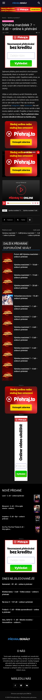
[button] (39, 3)
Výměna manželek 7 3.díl (30, 210)
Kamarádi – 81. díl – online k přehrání (17, 584)
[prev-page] (3, 379)
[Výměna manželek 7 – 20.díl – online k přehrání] (7, 292)
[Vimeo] (21, 685)
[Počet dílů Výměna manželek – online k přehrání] (7, 260)
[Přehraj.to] (21, 9)
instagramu (15, 105)
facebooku (29, 105)
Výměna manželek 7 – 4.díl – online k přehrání (11, 234)
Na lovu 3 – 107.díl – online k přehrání (17, 602)
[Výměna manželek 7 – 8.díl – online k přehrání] (7, 375)
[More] (30, 220)
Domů (4, 18)
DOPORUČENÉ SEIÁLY (17, 248)
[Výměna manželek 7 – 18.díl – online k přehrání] (7, 271)
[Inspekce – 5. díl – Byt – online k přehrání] (37, 519)
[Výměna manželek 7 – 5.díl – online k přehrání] (7, 344)
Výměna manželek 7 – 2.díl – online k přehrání (30, 234)
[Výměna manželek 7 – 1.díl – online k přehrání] (7, 312)
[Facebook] (15, 685)
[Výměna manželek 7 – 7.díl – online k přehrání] (7, 364)
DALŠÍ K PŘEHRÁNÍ (15, 243)
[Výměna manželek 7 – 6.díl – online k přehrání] (7, 354)
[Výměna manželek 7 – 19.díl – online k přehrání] (7, 281)
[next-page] (7, 379)
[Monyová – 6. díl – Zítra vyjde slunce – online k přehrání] (37, 509)
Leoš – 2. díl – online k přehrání (13, 496)
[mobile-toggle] (3, 3)
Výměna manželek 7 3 (15, 210)
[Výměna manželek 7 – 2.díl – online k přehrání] (7, 323)
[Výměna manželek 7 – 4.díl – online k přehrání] (7, 333)
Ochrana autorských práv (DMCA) (21, 693)
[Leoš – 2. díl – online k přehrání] (37, 498)
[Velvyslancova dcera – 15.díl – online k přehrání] (7, 302)
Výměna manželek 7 (14, 18)
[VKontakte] (27, 685)
